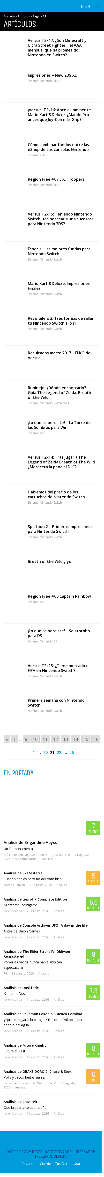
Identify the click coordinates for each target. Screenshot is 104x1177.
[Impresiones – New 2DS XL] (13, 85)
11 (45, 739)
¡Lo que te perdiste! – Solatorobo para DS (59, 633)
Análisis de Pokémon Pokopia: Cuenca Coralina (43, 1014)
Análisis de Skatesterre (23, 873)
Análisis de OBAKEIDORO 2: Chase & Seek (38, 1071)
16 (96, 739)
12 (55, 739)
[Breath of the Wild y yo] (13, 571)
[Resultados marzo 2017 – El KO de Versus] (13, 362)
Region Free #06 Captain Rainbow (59, 596)
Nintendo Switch (51, 259)
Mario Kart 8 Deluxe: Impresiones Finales (59, 286)
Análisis (47, 859)
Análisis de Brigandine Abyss (30, 842)
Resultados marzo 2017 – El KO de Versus (59, 355)
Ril (5, 973)
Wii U (66, 403)
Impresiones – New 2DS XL (52, 75)
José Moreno (61, 855)
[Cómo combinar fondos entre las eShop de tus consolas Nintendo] (13, 154)
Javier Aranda (13, 911)
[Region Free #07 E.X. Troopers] (13, 189)
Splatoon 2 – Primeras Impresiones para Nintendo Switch (60, 529)
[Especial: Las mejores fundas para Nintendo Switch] (13, 258)
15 (85, 739)
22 (59, 752)
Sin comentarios (26, 859)
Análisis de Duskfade (21, 987)
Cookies (46, 1163)
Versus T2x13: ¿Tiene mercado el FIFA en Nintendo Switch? (58, 668)
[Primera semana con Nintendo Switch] (13, 710)
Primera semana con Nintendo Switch (56, 703)
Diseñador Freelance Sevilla (65, 1154)
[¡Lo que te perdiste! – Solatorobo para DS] (13, 640)
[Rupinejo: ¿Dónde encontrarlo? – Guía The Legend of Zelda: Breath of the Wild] (13, 397)
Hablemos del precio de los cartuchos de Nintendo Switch (56, 494)
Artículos (24, 16)
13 (65, 739)
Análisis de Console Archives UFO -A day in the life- (46, 925)
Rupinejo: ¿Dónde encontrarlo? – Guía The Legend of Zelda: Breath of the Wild (59, 392)
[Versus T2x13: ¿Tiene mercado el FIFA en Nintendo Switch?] (13, 675)
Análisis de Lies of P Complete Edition (35, 899)
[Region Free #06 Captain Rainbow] (13, 606)
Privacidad (29, 1163)
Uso (77, 1163)
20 (45, 752)
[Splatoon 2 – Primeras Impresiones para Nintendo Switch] (13, 536)
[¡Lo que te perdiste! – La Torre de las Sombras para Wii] (13, 432)
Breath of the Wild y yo (49, 561)
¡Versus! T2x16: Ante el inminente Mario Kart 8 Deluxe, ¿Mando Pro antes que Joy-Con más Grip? (59, 114)
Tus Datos (63, 1163)
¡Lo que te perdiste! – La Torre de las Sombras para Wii (59, 425)
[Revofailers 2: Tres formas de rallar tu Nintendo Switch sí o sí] (13, 328)
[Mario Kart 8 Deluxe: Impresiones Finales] (13, 293)
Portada (9, 16)
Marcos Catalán (14, 885)
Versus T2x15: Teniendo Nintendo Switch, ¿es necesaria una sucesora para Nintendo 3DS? (61, 218)
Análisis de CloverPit (20, 1101)
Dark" (52, 1083)
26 (71, 752)
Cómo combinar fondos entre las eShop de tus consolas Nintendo (58, 147)
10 (35, 739)
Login (85, 6)
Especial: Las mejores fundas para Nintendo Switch (59, 251)
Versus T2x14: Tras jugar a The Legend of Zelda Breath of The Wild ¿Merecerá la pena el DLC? (61, 461)
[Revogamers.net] (24, 9)
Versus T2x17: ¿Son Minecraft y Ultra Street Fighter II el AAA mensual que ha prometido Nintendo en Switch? (57, 48)
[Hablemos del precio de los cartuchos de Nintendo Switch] (13, 502)
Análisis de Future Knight (25, 1045)
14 (75, 739)
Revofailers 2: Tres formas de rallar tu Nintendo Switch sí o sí (61, 321)
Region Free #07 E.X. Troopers (56, 179)
